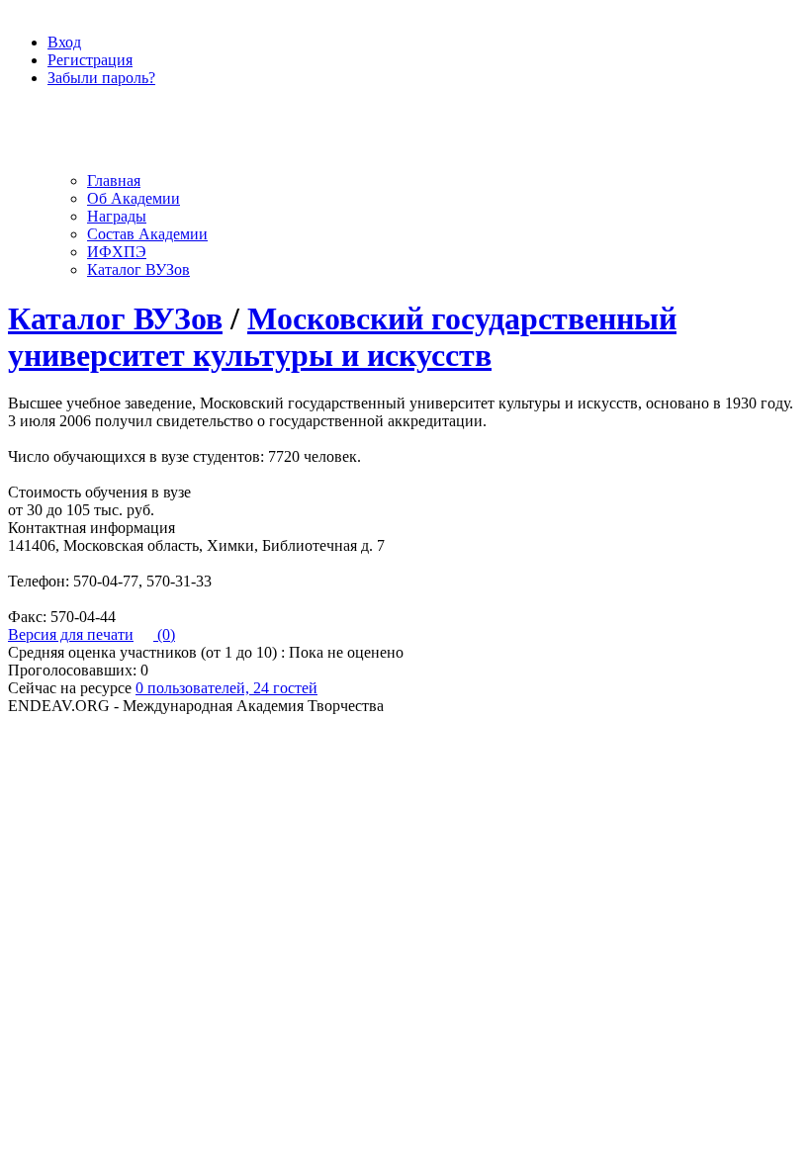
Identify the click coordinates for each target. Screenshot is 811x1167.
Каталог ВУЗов (138, 269)
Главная (113, 180)
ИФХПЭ (116, 251)
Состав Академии (147, 233)
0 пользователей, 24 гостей (226, 687)
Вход (64, 42)
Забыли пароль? (101, 77)
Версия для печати (71, 634)
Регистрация (90, 59)
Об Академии (133, 198)
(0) (164, 634)
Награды (116, 216)
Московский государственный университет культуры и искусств (342, 337)
